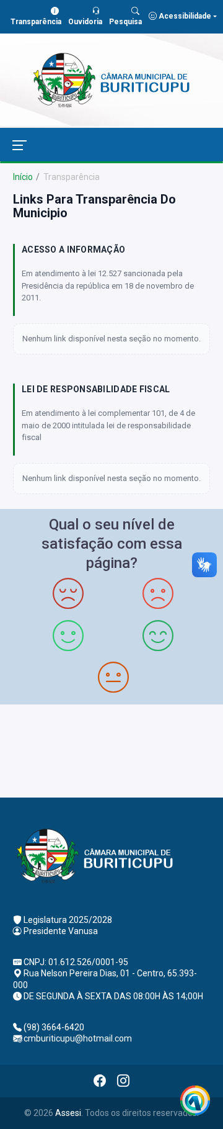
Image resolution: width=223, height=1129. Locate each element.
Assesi (68, 1113)
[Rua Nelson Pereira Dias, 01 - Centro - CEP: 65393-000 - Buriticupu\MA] (111, 749)
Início (23, 177)
